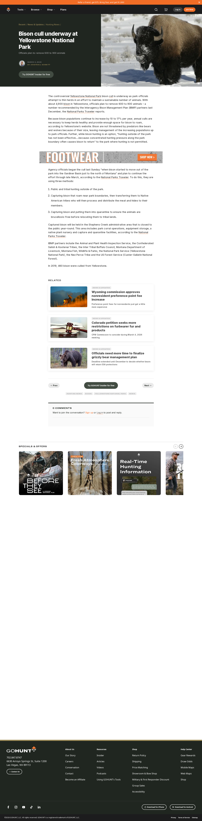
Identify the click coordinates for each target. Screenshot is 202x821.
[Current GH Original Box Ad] (41, 473)
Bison (88, 393)
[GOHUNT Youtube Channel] (23, 807)
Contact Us (15, 771)
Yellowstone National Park (85, 96)
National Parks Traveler (81, 111)
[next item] (181, 446)
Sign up (89, 412)
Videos (100, 767)
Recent (22, 24)
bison (66, 103)
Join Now (189, 9)
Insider (100, 755)
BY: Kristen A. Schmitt (38, 64)
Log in (177, 9)
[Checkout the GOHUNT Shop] (166, 9)
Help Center (186, 749)
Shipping (136, 761)
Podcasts (101, 773)
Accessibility (138, 791)
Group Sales (138, 785)
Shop (134, 749)
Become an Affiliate (75, 779)
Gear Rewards (188, 755)
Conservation (72, 767)
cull (111, 96)
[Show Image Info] (198, 83)
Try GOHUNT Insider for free (36, 74)
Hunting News (53, 24)
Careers (69, 761)
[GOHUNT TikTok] (31, 807)
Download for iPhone (155, 807)
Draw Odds (187, 761)
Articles (100, 761)
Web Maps (186, 773)
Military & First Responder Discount (150, 779)
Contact (69, 773)
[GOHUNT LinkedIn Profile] (39, 807)
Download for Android (184, 807)
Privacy (173, 818)
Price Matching (140, 767)
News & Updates (36, 24)
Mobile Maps (187, 767)
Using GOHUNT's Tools (109, 779)
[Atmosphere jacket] (90, 473)
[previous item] (175, 446)
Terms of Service (184, 818)
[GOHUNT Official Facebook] (8, 807)
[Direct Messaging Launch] (139, 473)
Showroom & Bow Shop (144, 773)
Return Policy (139, 755)
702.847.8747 (14, 757)
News (132, 393)
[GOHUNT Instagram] (16, 807)
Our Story (70, 755)
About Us (69, 749)
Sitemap (195, 818)
